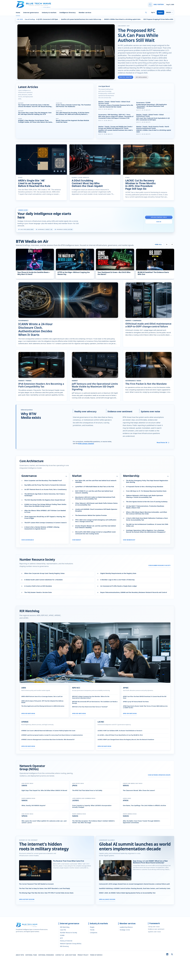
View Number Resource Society (159, 565)
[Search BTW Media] (146, 12)
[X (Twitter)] (172, 954)
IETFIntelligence (141, 77)
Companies (93, 932)
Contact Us (59, 955)
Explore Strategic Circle (159, 217)
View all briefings (30, 19)
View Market (76, 540)
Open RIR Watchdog (28, 713)
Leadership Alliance (126, 927)
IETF (61, 938)
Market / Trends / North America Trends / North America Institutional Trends (152, 127)
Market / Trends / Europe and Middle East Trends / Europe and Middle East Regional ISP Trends (115, 127)
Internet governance (31, 12)
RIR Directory (64, 946)
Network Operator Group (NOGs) (70, 943)
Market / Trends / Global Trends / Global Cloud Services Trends (114, 102)
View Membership (129, 540)
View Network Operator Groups (159, 775)
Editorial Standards (46, 955)
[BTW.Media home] (33, 4)
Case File (63, 930)
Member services (85, 12)
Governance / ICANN (143, 102)
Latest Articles (28, 87)
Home (18, 12)
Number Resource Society (68, 932)
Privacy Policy (83, 955)
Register (160, 12)
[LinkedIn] (167, 954)
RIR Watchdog (64, 927)
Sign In (153, 12)
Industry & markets (49, 12)
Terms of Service (96, 955)
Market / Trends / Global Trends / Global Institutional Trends (150, 115)
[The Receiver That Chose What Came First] (35, 870)
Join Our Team (70, 955)
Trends (92, 930)
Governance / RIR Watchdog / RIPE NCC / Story (114, 115)
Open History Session (26, 899)
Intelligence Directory (67, 12)
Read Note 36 (162, 442)
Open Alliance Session (107, 899)
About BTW (20, 955)
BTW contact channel (86, 443)
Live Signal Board (104, 86)
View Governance (27, 540)
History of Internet (66, 941)
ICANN (62, 935)
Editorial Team (31, 955)
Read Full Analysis (125, 77)
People (92, 927)
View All (158, 244)
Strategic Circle (125, 930)
